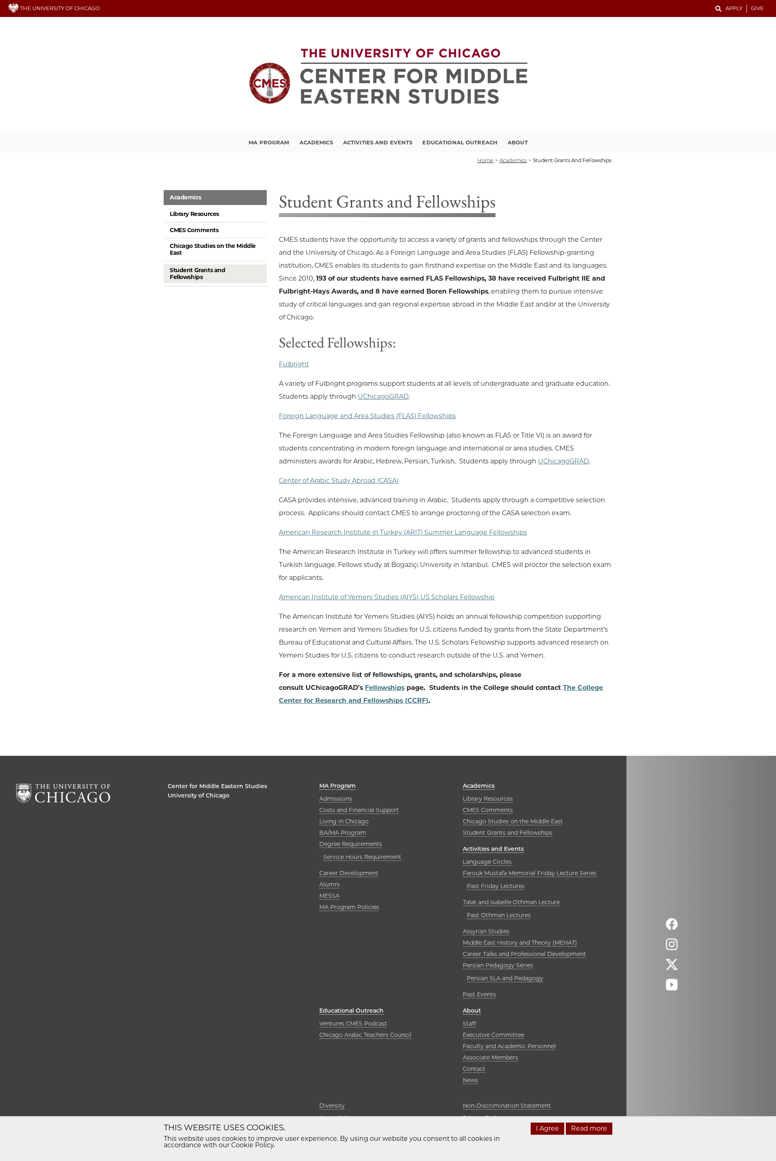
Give (757, 8)
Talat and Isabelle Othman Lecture (511, 902)
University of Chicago (199, 795)
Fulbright (294, 364)
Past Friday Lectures (496, 886)
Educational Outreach (460, 142)
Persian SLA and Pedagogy (505, 978)
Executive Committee (493, 1034)
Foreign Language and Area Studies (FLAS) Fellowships (367, 416)
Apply (733, 8)
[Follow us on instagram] (672, 948)
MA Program (269, 142)
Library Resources (194, 214)
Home (485, 160)
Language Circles (487, 861)
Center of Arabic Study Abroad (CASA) (339, 480)
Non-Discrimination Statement (507, 1105)
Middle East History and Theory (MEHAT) (520, 942)
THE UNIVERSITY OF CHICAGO (59, 8)
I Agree (547, 1128)
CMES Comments (194, 230)
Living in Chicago (344, 821)
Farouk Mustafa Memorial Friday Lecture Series (530, 873)
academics (513, 160)
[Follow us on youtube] (672, 988)
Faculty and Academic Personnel (509, 1046)
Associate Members (490, 1057)
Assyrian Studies (486, 931)
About (518, 142)
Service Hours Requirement (362, 857)
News (470, 1080)
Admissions (335, 798)
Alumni (329, 884)
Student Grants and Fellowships (197, 273)
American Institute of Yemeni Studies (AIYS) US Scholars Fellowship (387, 597)
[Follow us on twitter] (672, 968)
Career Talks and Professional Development (524, 954)
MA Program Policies (349, 907)
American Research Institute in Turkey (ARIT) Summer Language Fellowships (403, 532)
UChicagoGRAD (383, 396)
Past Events (479, 994)
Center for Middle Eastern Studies (217, 786)
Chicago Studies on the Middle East (213, 249)
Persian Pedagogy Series (498, 965)
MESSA (329, 895)
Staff (469, 1023)
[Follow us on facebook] (672, 927)
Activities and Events (378, 142)
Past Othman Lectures (499, 915)
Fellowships (385, 688)
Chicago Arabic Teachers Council (365, 1034)
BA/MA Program (342, 832)
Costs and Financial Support (359, 810)
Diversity (332, 1105)
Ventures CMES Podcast (353, 1023)
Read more (589, 1128)
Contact (474, 1068)
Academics (316, 142)
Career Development (348, 873)
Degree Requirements (350, 844)
